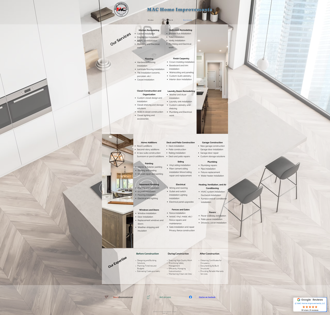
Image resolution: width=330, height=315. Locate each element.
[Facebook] (190, 297)
